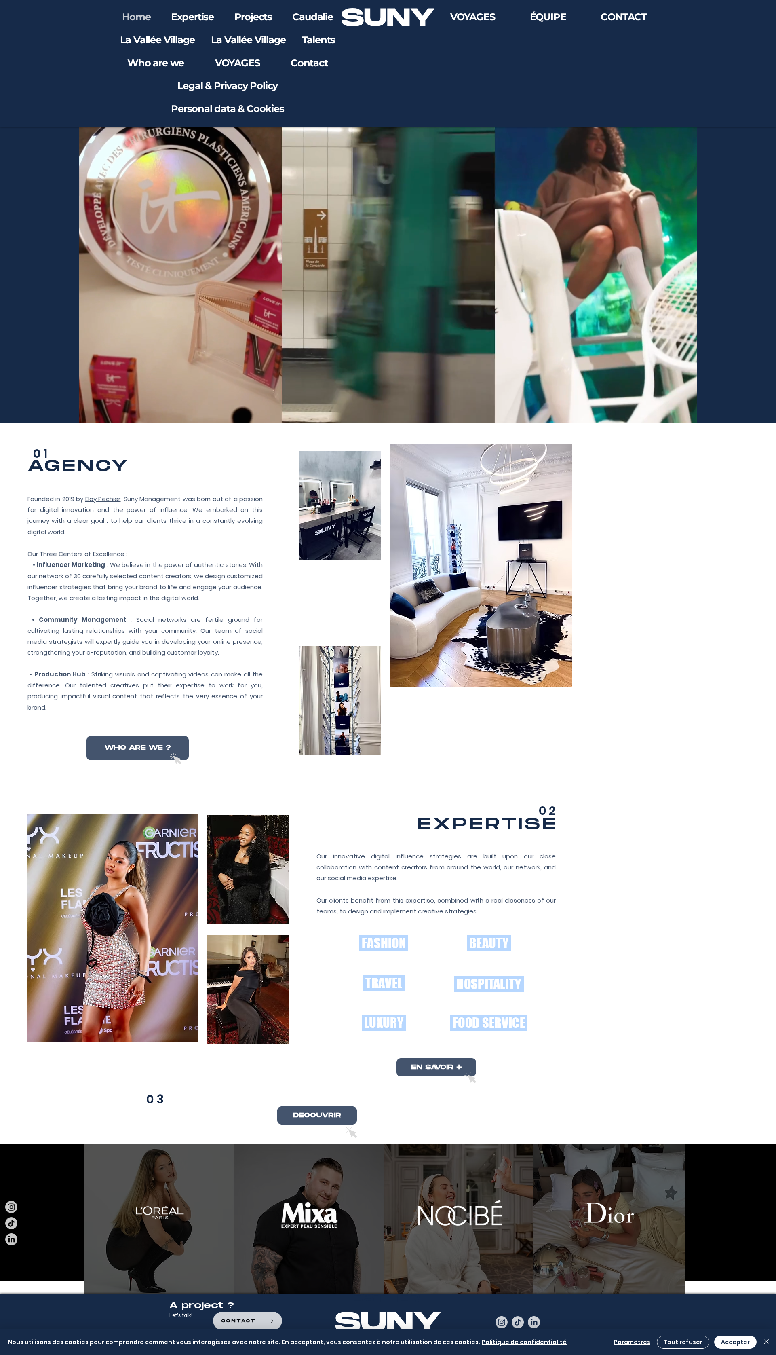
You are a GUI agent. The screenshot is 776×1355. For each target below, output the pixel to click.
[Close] (766, 1342)
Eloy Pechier (102, 499)
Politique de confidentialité (524, 1342)
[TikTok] (11, 1223)
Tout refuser (683, 1342)
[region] (160, 1220)
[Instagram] (11, 1207)
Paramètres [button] (632, 1342)
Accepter (735, 1342)
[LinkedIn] (11, 1239)
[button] (237, 63)
